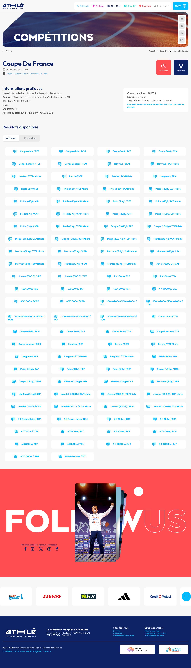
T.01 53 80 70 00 (53, 635)
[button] (140, 491)
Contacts (47, 651)
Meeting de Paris (152, 631)
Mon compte (163, 6)
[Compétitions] (182, 19)
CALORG (117, 633)
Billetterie (84, 6)
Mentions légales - (34, 651)
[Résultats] (182, 26)
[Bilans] (182, 33)
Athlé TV (132, 6)
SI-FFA (116, 631)
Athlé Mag (115, 6)
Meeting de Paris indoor (156, 633)
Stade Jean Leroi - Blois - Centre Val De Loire (27, 73)
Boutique (100, 6)
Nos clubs (146, 6)
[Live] (182, 40)
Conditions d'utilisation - (14, 651)
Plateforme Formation (123, 635)
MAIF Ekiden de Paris (154, 635)
